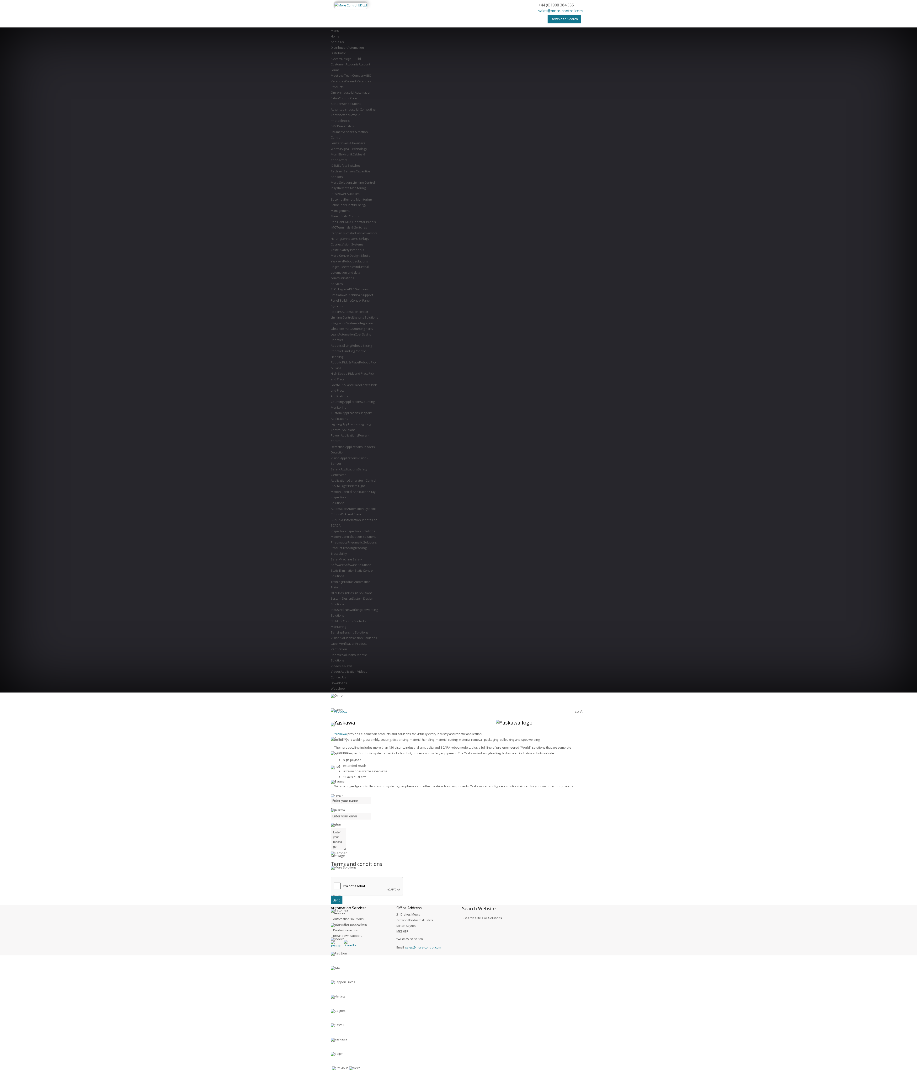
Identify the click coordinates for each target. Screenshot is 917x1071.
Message (338, 855)
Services (339, 913)
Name (335, 809)
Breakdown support (347, 935)
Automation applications (350, 924)
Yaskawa (340, 734)
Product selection (345, 930)
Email (335, 825)
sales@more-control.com (560, 10)
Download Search (564, 19)
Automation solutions (348, 919)
